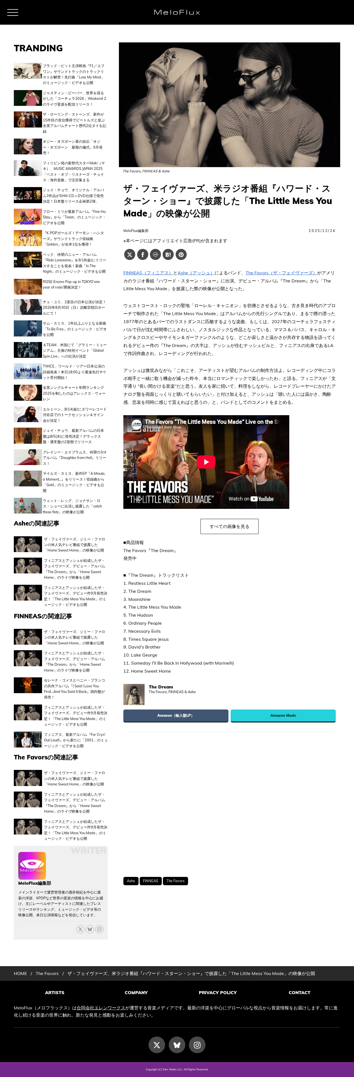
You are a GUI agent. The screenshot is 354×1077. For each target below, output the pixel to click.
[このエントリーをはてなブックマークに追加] (168, 254)
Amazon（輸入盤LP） (175, 715)
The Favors (175, 881)
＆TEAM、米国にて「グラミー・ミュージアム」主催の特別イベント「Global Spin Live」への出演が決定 (75, 350)
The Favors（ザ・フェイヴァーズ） (281, 272)
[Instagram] (197, 1045)
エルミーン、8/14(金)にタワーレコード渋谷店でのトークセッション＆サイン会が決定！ (75, 415)
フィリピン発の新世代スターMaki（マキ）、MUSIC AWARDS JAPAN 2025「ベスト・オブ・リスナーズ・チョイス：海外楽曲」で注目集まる (74, 171)
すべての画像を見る (229, 526)
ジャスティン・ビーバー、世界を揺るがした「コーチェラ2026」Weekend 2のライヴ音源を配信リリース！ (74, 98)
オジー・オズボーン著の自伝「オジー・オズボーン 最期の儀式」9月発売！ (73, 147)
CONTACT (299, 992)
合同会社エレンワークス (101, 1007)
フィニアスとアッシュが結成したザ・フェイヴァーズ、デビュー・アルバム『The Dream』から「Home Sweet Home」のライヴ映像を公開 (74, 569)
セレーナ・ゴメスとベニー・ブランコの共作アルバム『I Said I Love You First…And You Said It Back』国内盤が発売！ (74, 688)
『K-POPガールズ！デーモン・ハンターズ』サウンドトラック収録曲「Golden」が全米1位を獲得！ (73, 238)
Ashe (131, 881)
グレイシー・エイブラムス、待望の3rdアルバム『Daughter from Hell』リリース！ (74, 458)
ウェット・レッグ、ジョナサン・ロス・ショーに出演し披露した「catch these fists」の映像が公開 (72, 506)
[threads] (99, 929)
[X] (80, 929)
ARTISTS (54, 992)
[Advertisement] (229, 804)
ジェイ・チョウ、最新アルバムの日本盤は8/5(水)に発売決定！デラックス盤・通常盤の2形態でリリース (73, 436)
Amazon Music (283, 715)
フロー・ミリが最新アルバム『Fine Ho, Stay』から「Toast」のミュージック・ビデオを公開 (74, 217)
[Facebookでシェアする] (142, 254)
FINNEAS (150, 881)
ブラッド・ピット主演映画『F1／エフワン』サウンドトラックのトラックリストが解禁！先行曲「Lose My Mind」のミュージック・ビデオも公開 (74, 74)
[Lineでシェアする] (155, 254)
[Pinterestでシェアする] (181, 254)
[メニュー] (12, 12)
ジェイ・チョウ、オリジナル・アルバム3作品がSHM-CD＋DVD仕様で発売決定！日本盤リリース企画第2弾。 (73, 195)
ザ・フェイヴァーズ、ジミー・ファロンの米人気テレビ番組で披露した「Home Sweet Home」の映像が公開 (74, 545)
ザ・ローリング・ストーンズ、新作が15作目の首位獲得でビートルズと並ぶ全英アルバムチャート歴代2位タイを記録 (74, 122)
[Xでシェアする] (129, 254)
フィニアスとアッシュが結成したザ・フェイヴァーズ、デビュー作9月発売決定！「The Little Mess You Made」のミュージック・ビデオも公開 (75, 596)
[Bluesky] (90, 929)
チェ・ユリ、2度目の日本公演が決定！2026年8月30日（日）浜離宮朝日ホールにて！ (74, 307)
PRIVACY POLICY (218, 992)
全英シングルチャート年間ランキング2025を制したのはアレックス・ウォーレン (74, 393)
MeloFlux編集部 (136, 230)
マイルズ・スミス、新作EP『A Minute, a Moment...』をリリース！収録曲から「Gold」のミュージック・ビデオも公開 (74, 481)
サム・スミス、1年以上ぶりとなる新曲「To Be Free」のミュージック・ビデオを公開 (75, 329)
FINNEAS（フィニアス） (148, 272)
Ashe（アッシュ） (196, 272)
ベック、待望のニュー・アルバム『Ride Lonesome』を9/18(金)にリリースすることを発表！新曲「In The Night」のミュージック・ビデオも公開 (74, 263)
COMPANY (136, 992)
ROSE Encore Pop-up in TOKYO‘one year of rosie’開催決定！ (71, 284)
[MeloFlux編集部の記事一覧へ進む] (32, 876)
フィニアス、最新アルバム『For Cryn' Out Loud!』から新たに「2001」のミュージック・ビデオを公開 (76, 740)
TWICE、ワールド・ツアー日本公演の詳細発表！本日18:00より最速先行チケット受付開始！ (74, 372)
